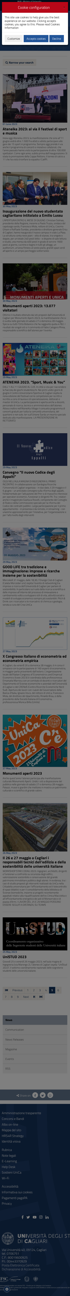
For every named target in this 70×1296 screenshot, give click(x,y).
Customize (14, 38)
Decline (56, 38)
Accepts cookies (36, 38)
